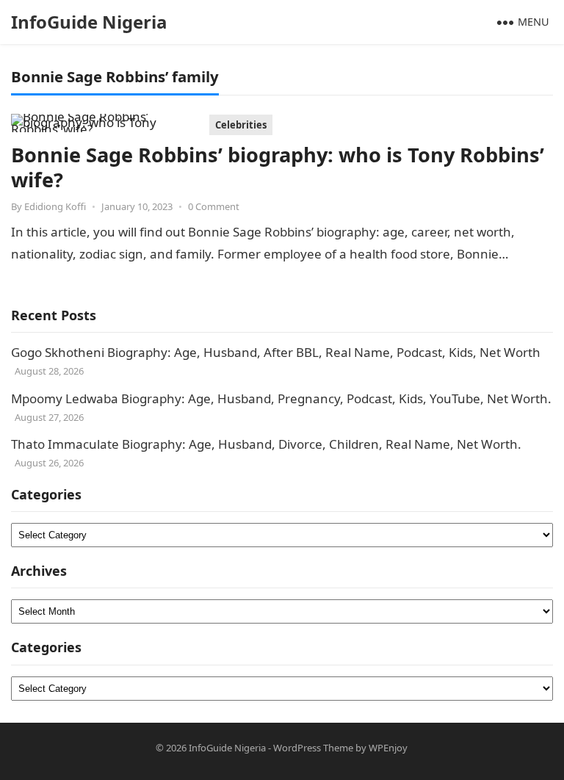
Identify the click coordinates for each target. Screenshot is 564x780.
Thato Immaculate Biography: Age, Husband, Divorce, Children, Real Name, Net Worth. (266, 444)
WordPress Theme (313, 747)
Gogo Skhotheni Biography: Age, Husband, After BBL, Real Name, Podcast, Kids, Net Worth (275, 352)
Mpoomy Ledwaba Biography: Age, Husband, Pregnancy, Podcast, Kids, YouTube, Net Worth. (281, 398)
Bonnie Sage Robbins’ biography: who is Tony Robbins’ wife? (277, 167)
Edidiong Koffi (55, 206)
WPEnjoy (388, 747)
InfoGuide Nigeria (89, 22)
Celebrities (241, 124)
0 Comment (213, 206)
